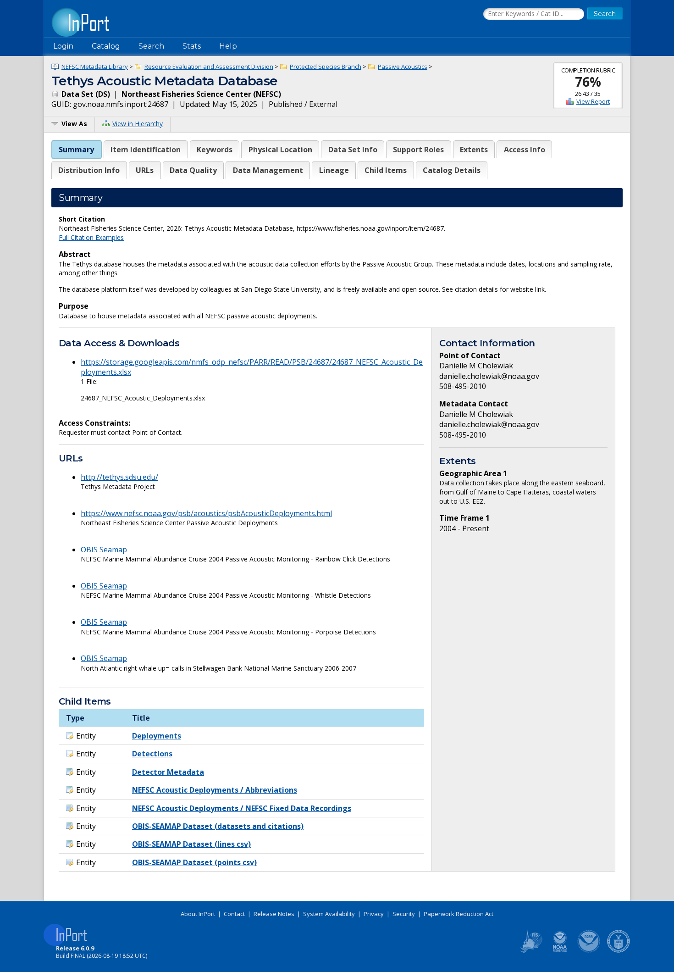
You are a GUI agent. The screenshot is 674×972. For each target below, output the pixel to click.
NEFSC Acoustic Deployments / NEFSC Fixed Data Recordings (241, 808)
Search (151, 46)
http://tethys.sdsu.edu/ (119, 477)
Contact (234, 914)
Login (63, 46)
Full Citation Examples (91, 237)
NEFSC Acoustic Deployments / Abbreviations (214, 790)
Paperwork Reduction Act (458, 914)
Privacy (374, 914)
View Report (593, 101)
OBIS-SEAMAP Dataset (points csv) (194, 862)
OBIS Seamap (104, 549)
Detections (152, 754)
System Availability (329, 914)
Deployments (156, 736)
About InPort (198, 914)
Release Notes (274, 914)
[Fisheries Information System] (530, 951)
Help (228, 46)
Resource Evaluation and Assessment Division (208, 66)
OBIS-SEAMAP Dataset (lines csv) (191, 844)
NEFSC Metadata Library (94, 66)
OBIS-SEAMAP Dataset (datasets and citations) (218, 826)
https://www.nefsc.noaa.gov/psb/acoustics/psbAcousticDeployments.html (206, 513)
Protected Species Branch (325, 66)
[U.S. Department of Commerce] (618, 951)
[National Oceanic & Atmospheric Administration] (589, 951)
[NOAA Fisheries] (560, 951)
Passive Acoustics (402, 66)
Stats (191, 46)
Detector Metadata (168, 772)
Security (403, 914)
